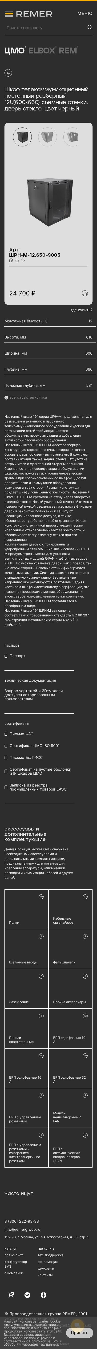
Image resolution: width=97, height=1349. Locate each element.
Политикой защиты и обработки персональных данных (33, 1342)
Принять (79, 1332)
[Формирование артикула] (23, 261)
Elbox (42, 50)
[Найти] (90, 27)
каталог (10, 1248)
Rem (68, 50)
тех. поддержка (51, 1255)
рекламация (48, 1262)
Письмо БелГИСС (26, 758)
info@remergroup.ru (22, 1229)
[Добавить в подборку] (85, 293)
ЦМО (15, 50)
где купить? (82, 310)
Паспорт (17, 656)
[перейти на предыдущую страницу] (8, 73)
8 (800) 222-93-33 (21, 1221)
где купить (46, 1248)
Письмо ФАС (21, 734)
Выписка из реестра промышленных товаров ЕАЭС (38, 787)
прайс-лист (13, 1255)
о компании (13, 1273)
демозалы (46, 1268)
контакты (45, 1275)
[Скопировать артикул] (11, 261)
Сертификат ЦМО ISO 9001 (35, 746)
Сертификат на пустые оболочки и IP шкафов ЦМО (40, 771)
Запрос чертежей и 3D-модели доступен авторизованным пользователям (33, 695)
